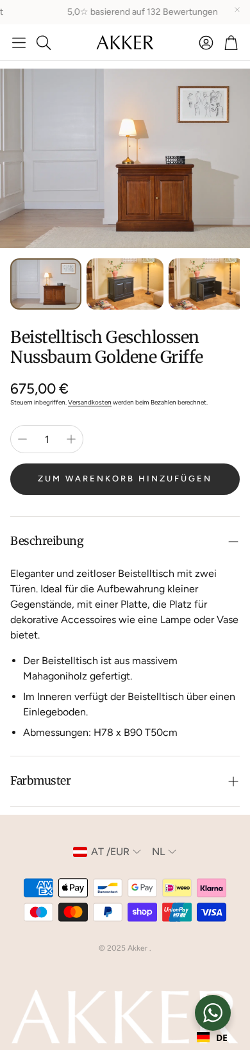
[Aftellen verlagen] (22, 439)
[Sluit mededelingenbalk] (237, 9)
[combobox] (212, 1037)
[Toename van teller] (71, 439)
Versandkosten (90, 402)
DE (222, 1037)
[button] (19, 42)
